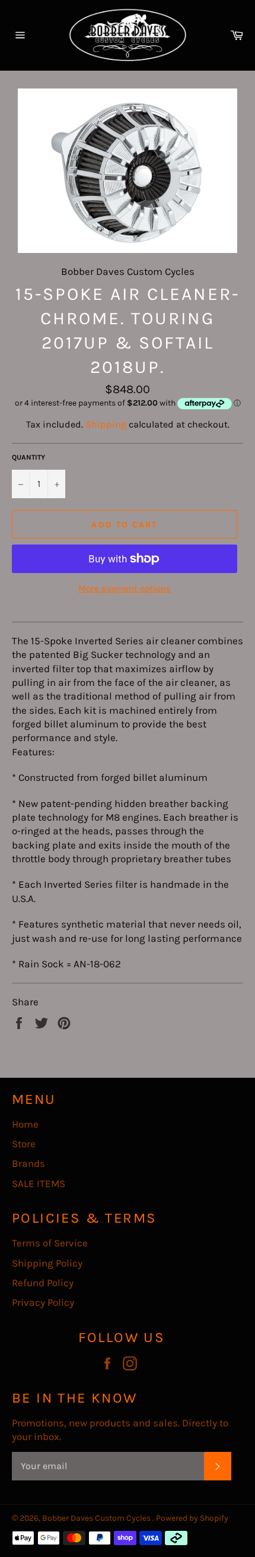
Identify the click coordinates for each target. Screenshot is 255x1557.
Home (25, 1124)
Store (24, 1144)
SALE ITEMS (38, 1183)
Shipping (105, 424)
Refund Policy (43, 1283)
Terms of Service (50, 1243)
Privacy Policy (43, 1302)
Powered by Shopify (192, 1518)
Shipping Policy (47, 1263)
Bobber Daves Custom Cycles (97, 1518)
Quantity (28, 457)
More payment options (124, 588)
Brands (28, 1163)
